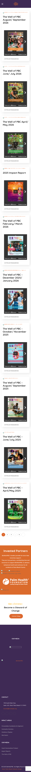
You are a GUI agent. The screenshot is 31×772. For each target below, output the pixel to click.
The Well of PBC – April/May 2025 (13, 489)
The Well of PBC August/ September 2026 (14, 19)
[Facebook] (6, 713)
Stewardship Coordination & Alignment (12, 726)
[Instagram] (14, 713)
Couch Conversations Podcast (10, 748)
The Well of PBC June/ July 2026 (12, 72)
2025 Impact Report (14, 172)
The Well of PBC (6, 754)
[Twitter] (3, 713)
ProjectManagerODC (12, 59)
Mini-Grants (5, 735)
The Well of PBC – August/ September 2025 (14, 385)
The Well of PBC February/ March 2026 (12, 223)
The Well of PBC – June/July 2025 (13, 438)
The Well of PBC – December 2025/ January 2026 (13, 277)
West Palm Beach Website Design (12, 769)
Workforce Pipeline (7, 732)
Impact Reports (6, 751)
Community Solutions (7, 729)
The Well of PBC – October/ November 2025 (14, 331)
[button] (28, 4)
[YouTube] (10, 713)
